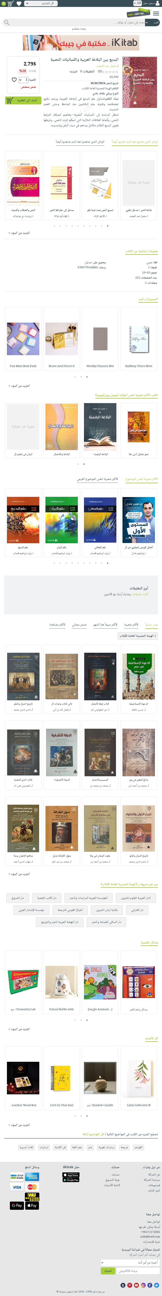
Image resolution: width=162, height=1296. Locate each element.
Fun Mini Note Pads (23, 366)
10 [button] (53, 226)
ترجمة (124, 1147)
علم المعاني (100, 547)
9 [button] (60, 226)
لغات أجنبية (26, 1147)
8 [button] (66, 226)
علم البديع (23, 547)
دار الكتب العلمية (46, 898)
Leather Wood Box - (23, 1105)
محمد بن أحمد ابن (137, 786)
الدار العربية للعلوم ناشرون (136, 898)
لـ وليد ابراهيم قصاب (100, 553)
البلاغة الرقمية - (100, 454)
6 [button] (78, 226)
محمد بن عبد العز (60, 862)
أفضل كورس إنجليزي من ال (139, 547)
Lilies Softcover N (139, 1105)
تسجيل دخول (149, 3)
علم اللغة (77, 1147)
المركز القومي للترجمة (70, 910)
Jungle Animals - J (100, 1009)
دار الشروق (17, 898)
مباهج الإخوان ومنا (23, 856)
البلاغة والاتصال (62, 454)
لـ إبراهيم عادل (139, 553)
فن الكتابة (60, 1147)
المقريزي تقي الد (22, 786)
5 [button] (84, 226)
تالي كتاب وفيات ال (61, 704)
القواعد (138, 1147)
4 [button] (90, 226)
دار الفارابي (137, 910)
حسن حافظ (137, 710)
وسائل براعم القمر (138, 1009)
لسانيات (44, 1147)
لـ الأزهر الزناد (100, 216)
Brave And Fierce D (62, 366)
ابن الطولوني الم (99, 710)
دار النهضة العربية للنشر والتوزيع (59, 922)
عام (90, 1147)
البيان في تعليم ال (23, 454)
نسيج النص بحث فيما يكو (100, 210)
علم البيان (62, 547)
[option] (139, 185)
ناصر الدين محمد (22, 710)
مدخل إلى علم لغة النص (62, 210)
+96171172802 (150, 1232)
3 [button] (96, 226)
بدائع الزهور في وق (138, 780)
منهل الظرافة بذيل (62, 856)
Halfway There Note (138, 366)
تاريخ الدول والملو (23, 704)
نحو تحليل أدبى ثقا (139, 454)
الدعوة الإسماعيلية (138, 704)
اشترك (108, 1271)
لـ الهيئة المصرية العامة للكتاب (138, 636)
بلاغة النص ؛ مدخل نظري (139, 210)
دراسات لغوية (106, 1147)
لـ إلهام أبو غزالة (61, 216)
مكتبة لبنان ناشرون (107, 910)
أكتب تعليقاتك (139, 594)
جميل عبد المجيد (106, 66)
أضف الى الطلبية (27, 100)
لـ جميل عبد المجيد (138, 216)
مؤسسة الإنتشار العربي (31, 910)
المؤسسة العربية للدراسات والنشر (88, 898)
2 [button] (102, 226)
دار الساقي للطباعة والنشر (106, 922)
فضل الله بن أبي (61, 710)
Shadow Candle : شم (100, 1105)
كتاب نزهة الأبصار (100, 704)
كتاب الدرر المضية (23, 780)
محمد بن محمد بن (99, 786)
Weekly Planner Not (100, 366)
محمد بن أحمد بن (99, 862)
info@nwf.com (150, 1237)
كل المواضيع (96, 1134)
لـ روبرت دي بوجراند (23, 216)
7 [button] (72, 226)
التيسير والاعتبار (100, 780)
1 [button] (108, 226)
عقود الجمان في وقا (100, 856)
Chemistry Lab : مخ (23, 1009)
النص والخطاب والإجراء (23, 210)
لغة (85, 1134)
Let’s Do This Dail (61, 1105)
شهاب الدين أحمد (22, 862)
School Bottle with (61, 1009)
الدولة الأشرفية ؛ (62, 780)
